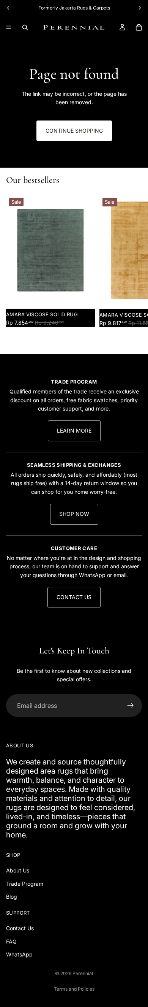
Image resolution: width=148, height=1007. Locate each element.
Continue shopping (74, 130)
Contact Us (74, 597)
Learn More (74, 430)
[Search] (25, 27)
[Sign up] (131, 706)
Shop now (74, 514)
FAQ (11, 941)
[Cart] (139, 27)
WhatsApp (19, 954)
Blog (11, 897)
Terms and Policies (74, 989)
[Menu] (8, 27)
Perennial (82, 973)
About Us (17, 870)
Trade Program (24, 883)
